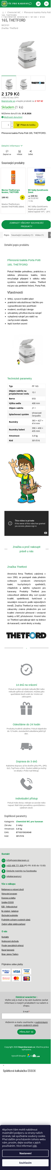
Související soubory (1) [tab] (22, 235)
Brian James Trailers (10, 954)
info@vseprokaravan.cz (17, 860)
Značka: (9, 28)
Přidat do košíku (27, 125)
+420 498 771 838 (15, 865)
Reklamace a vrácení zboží (12, 889)
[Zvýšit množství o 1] (11, 123)
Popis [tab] (6, 235)
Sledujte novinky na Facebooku (21, 870)
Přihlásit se (26, 1032)
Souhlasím (25, 1162)
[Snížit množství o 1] (11, 126)
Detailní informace (10, 145)
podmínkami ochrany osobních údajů (31, 1024)
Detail (48, 198)
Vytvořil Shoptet (18, 1055)
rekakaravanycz (13, 876)
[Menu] (46, 4)
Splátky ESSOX (7, 902)
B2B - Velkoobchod (9, 907)
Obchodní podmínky (9, 915)
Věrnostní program (9, 894)
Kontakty (5, 937)
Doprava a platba (8, 898)
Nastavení (25, 1153)
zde (35, 1145)
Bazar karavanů (8, 950)
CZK (15, 11)
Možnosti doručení (13, 117)
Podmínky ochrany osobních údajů (15, 920)
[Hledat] (30, 4)
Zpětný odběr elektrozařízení (13, 924)
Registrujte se (8, 101)
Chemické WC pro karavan (29, 821)
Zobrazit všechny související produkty (26, 225)
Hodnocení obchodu (10, 941)
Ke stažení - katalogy (10, 911)
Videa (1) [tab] (39, 235)
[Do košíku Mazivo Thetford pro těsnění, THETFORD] (22, 197)
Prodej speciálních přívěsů (13, 945)
